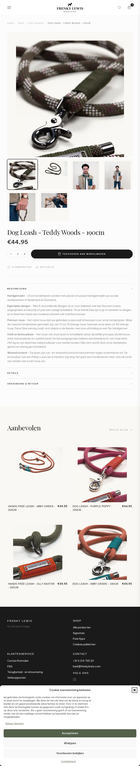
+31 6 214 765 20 (83, 660)
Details (13, 373)
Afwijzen (70, 743)
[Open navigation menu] (9, 7)
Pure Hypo (79, 638)
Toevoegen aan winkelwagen (84, 254)
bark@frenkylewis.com (87, 666)
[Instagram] (74, 679)
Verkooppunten (16, 677)
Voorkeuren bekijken (70, 753)
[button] (134, 690)
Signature (79, 633)
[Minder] (10, 254)
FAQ (9, 666)
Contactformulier (18, 660)
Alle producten (82, 627)
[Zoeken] (119, 7)
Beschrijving (17, 288)
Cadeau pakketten (84, 644)
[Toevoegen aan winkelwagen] (62, 497)
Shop (21, 23)
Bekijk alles (119, 430)
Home (10, 23)
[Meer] (24, 254)
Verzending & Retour (22, 383)
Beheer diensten (14, 723)
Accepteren (70, 733)
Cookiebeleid (68, 761)
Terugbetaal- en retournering (25, 672)
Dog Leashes (36, 23)
